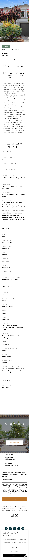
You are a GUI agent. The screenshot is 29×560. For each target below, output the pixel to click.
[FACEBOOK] (6, 528)
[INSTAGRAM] (10, 528)
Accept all (14, 555)
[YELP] (18, 528)
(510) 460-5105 (10, 459)
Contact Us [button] (14, 442)
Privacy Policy (7, 493)
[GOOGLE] (22, 528)
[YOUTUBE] (14, 528)
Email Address (7, 479)
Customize (14, 551)
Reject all (14, 547)
